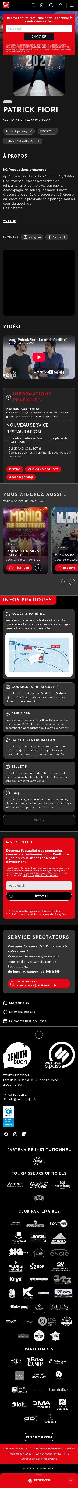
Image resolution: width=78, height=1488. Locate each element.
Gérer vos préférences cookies (39, 1458)
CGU (28, 1448)
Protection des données (48, 1448)
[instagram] (15, 1134)
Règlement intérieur (21, 1453)
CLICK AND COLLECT (43, 469)
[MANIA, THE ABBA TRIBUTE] (25, 540)
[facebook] (6, 1134)
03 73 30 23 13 (27, 981)
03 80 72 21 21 (18, 1094)
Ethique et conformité (48, 1453)
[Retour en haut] (39, 1035)
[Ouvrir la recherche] (51, 5)
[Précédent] (64, 582)
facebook (59, 237)
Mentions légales (13, 1448)
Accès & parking (21, 477)
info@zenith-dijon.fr (22, 1099)
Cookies (70, 1448)
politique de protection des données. (40, 875)
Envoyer (39, 36)
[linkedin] (24, 1134)
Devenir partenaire (39, 1437)
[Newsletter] (33, 5)
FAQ (66, 1453)
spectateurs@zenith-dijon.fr (36, 985)
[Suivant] (72, 582)
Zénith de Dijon (40, 47)
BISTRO (14, 469)
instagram (35, 237)
